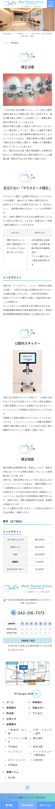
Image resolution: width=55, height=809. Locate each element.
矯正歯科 (38, 738)
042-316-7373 (30, 612)
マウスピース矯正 (17, 740)
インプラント (15, 751)
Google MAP (26, 693)
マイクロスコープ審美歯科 (42, 753)
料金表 (10, 713)
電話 (10, 805)
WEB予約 (28, 805)
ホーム (10, 702)
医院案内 (11, 707)
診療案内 (11, 724)
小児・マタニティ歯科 (42, 732)
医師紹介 (37, 702)
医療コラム (12, 772)
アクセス (47, 805)
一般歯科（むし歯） (17, 732)
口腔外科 (38, 760)
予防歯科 (13, 746)
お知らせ (11, 719)
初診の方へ (39, 707)
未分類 (11, 777)
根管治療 (38, 746)
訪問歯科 (13, 765)
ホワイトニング (16, 760)
